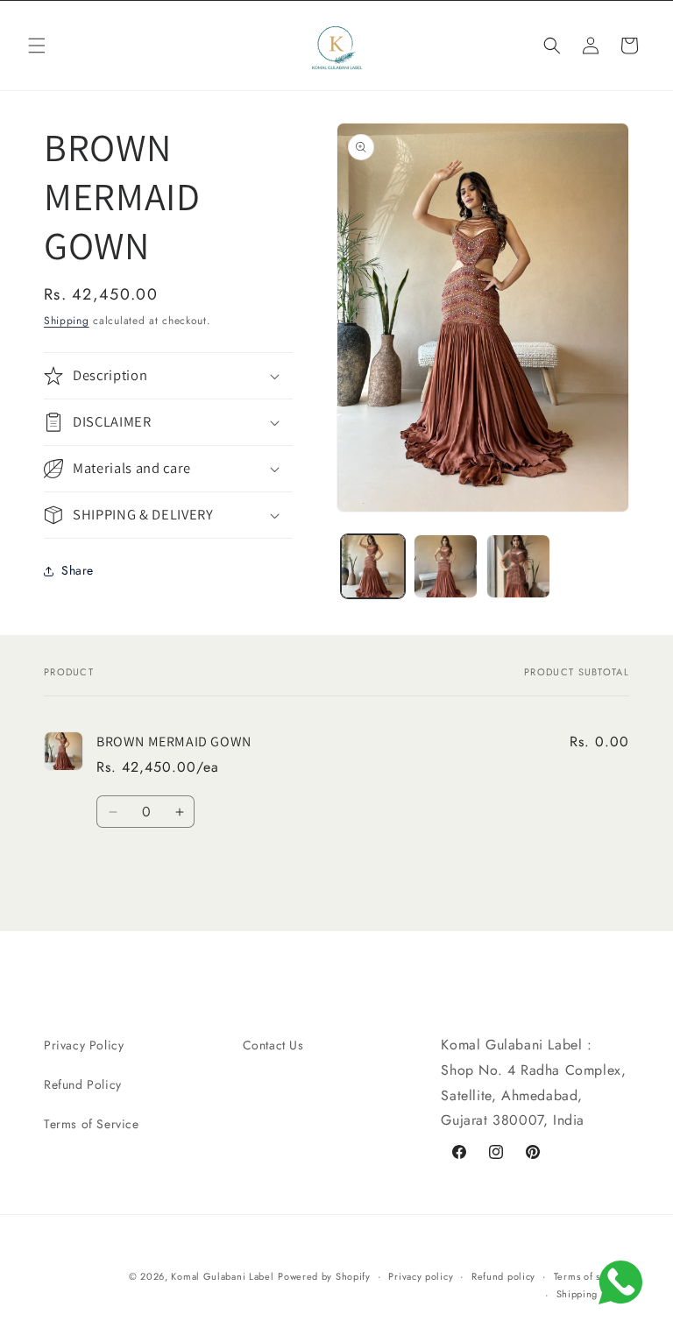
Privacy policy (420, 1276)
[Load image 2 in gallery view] (446, 566)
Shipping (66, 320)
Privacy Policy (84, 1045)
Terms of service (591, 1276)
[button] (37, 45)
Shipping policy (593, 1294)
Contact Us (273, 1045)
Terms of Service (91, 1124)
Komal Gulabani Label (222, 1276)
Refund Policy (83, 1084)
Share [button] (77, 570)
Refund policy (503, 1276)
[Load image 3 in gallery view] (518, 566)
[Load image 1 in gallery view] (373, 566)
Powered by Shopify (324, 1276)
